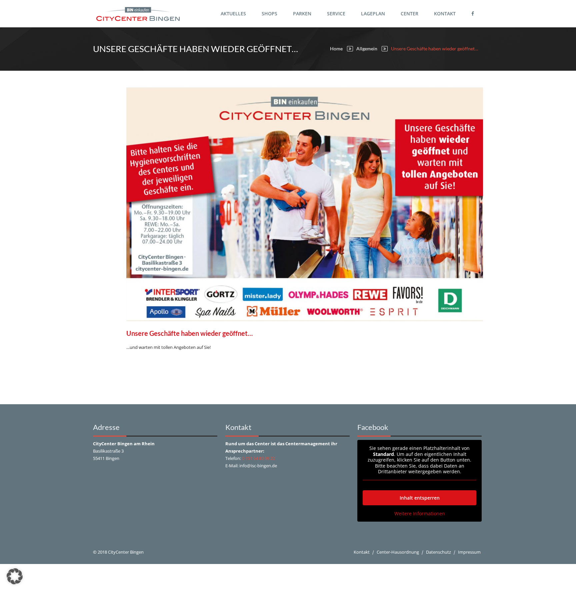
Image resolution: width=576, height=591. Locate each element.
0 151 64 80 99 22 (258, 458)
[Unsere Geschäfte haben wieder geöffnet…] (304, 204)
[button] (14, 576)
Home (336, 48)
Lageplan (373, 13)
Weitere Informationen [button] (419, 514)
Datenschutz (438, 552)
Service (336, 13)
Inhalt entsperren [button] (420, 498)
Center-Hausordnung (398, 552)
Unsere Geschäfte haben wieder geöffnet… (189, 333)
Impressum (469, 552)
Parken (302, 13)
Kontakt (445, 13)
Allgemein (366, 48)
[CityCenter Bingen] (138, 13)
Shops (269, 13)
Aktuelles (233, 13)
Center (409, 13)
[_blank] (473, 13)
